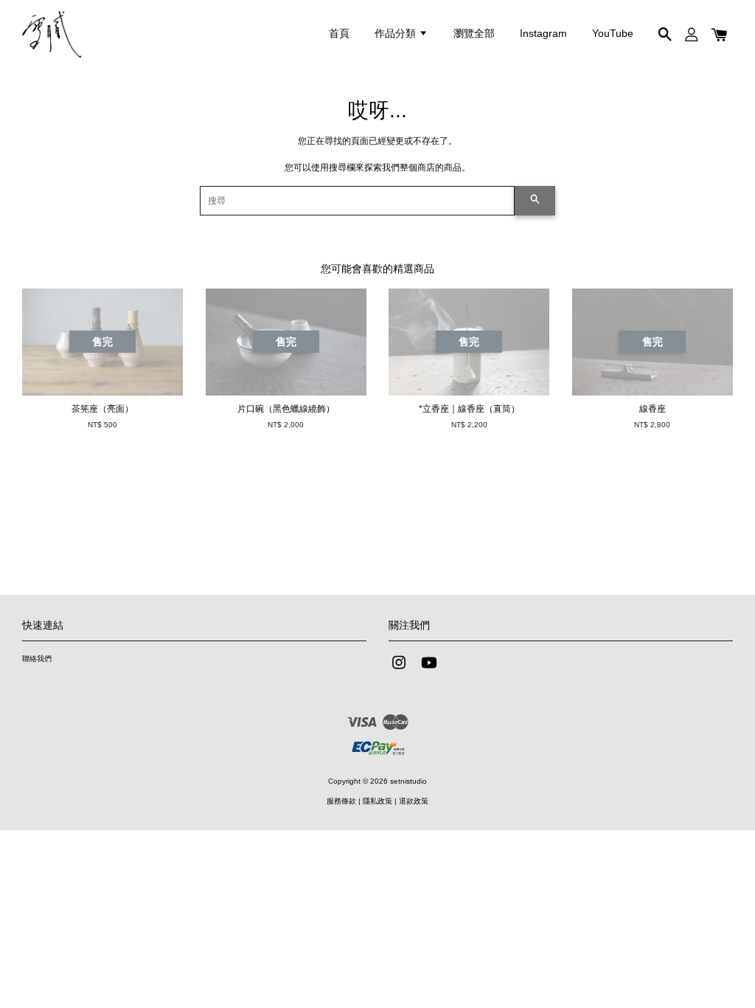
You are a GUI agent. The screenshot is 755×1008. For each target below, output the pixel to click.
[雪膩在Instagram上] (399, 670)
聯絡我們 (37, 659)
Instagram (543, 33)
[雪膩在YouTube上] (429, 670)
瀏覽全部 (474, 33)
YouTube (612, 33)
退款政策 (413, 801)
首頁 (339, 33)
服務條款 (341, 801)
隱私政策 (377, 801)
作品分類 (397, 33)
